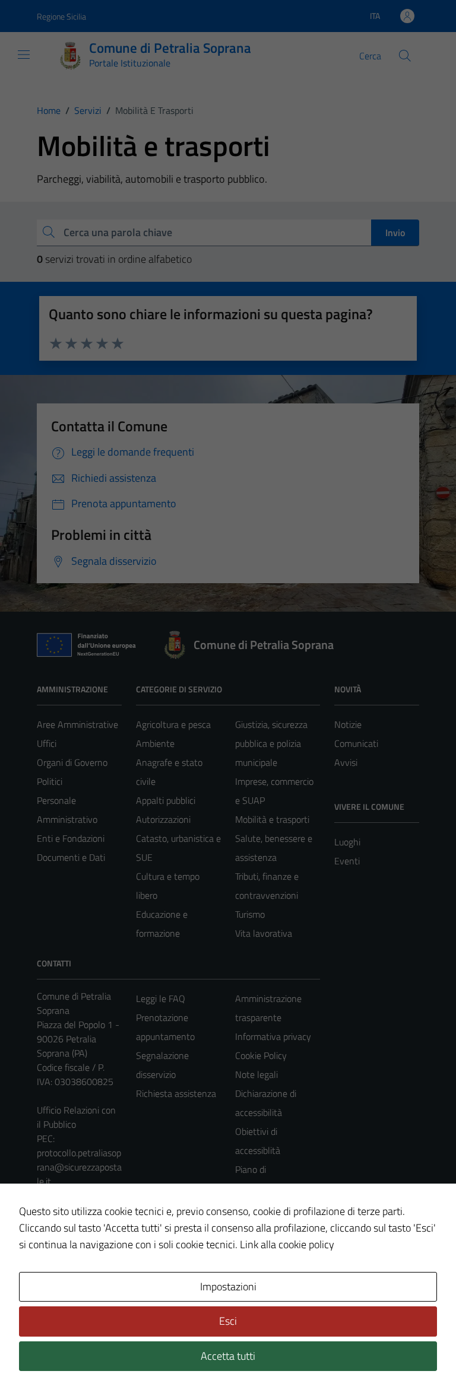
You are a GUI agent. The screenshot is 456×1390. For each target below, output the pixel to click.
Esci (228, 1321)
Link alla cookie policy (287, 1244)
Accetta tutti (228, 1356)
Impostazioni (228, 1286)
